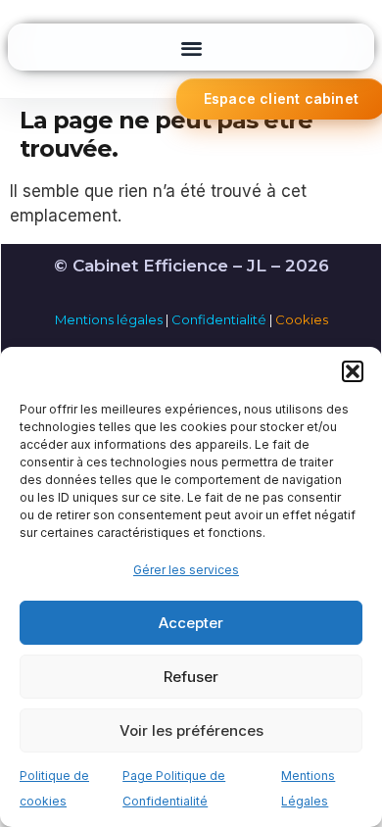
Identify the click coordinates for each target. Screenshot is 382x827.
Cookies (301, 319)
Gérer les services (186, 569)
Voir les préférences (191, 730)
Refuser (191, 676)
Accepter (191, 622)
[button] (352, 371)
